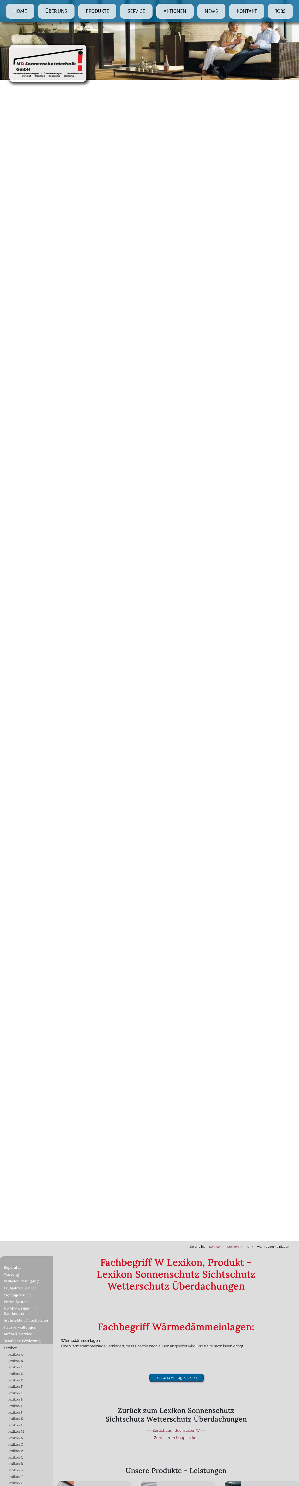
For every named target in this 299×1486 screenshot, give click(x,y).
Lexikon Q (15, 1457)
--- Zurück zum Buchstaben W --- (176, 1430)
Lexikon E (15, 1380)
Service (136, 11)
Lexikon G (15, 1393)
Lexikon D (15, 1374)
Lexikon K (15, 1419)
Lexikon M (15, 1431)
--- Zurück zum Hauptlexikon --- (176, 1438)
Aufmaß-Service (18, 1334)
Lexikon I (14, 1406)
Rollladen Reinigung (21, 1281)
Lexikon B (15, 1361)
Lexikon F (15, 1386)
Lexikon (11, 1348)
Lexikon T (15, 1477)
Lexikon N (15, 1438)
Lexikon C (15, 1367)
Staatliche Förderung (22, 1341)
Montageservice (18, 1295)
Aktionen (175, 11)
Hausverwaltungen (20, 1327)
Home (20, 11)
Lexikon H (15, 1399)
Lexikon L (15, 1425)
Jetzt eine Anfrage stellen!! (176, 1378)
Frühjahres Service (20, 1288)
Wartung (11, 1274)
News (211, 11)
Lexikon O (15, 1444)
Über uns (56, 11)
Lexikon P (15, 1451)
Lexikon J (14, 1412)
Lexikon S (15, 1470)
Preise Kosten (16, 1301)
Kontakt (247, 11)
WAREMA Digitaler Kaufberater (20, 1311)
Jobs (280, 11)
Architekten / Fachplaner (26, 1320)
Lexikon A (15, 1354)
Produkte (97, 11)
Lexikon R (15, 1464)
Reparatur (12, 1267)
